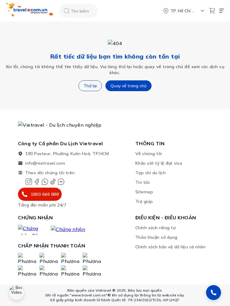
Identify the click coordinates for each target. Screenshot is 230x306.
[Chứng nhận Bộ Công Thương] (31, 230)
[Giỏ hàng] (212, 10)
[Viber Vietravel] (45, 181)
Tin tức (142, 182)
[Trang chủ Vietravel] (30, 11)
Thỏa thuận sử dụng (156, 237)
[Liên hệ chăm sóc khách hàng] (213, 292)
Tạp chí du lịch (150, 172)
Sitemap (144, 192)
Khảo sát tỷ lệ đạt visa (158, 163)
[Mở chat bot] (16, 292)
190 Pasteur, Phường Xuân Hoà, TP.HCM (67, 153)
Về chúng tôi (148, 153)
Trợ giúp (144, 201)
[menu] (221, 10)
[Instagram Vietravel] (28, 181)
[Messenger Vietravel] (61, 181)
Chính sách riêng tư (155, 227)
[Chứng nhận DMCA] (72, 230)
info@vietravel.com (45, 163)
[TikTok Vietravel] (53, 181)
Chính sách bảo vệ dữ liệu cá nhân (170, 247)
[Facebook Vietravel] (36, 181)
